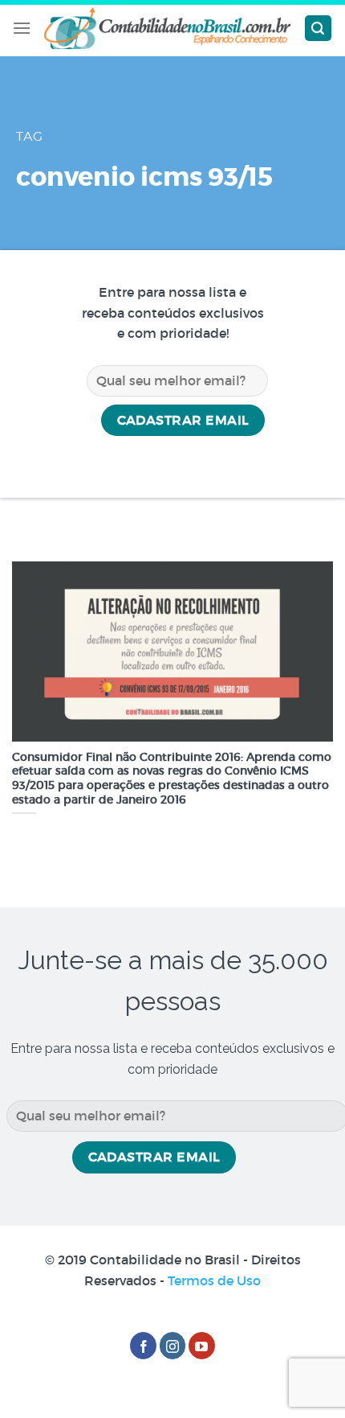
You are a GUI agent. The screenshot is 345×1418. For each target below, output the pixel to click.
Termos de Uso (214, 1280)
